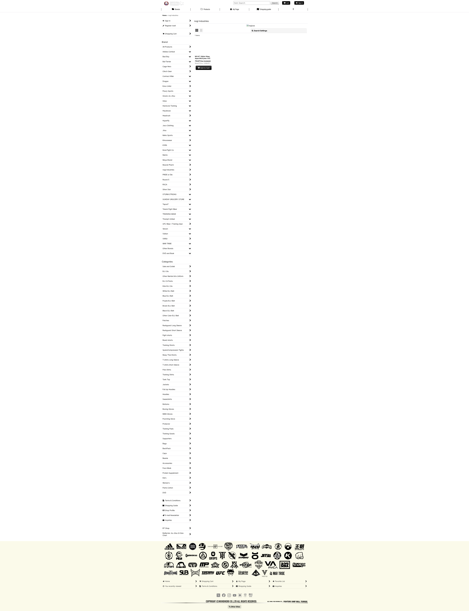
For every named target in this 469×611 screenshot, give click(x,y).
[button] (293, 9)
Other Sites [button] (235, 607)
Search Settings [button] (260, 31)
